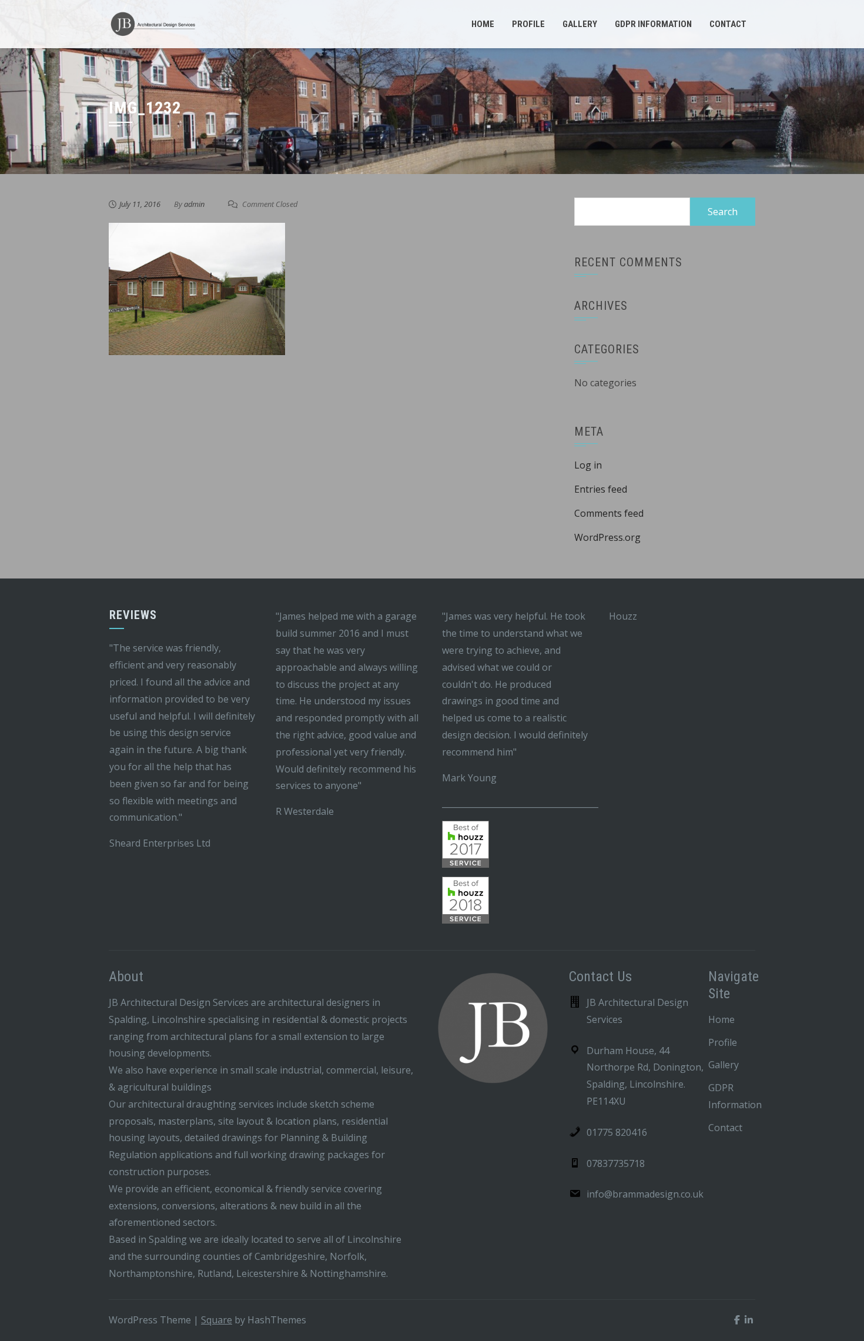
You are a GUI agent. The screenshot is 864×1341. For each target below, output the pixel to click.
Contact (727, 24)
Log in (588, 465)
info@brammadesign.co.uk (645, 1194)
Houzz (623, 616)
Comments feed (609, 513)
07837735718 (616, 1163)
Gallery (579, 24)
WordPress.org (607, 537)
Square (216, 1319)
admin (194, 204)
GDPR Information (653, 24)
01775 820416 (617, 1132)
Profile (528, 24)
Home (482, 24)
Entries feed (600, 489)
